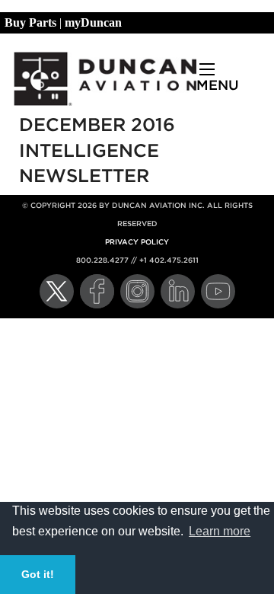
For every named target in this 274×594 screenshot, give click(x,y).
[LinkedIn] (178, 291)
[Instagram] (137, 291)
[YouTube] (218, 291)
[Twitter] (57, 291)
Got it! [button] (37, 574)
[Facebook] (97, 291)
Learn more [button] (219, 531)
